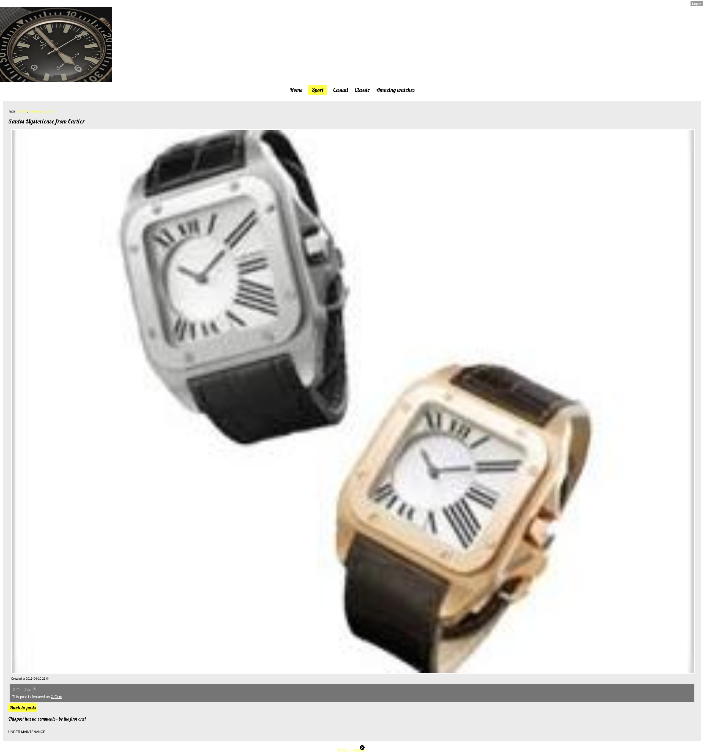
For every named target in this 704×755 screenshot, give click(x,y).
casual (22, 111)
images (34, 111)
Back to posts (23, 707)
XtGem (56, 697)
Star (28, 689)
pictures (47, 111)
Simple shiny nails (352, 750)
